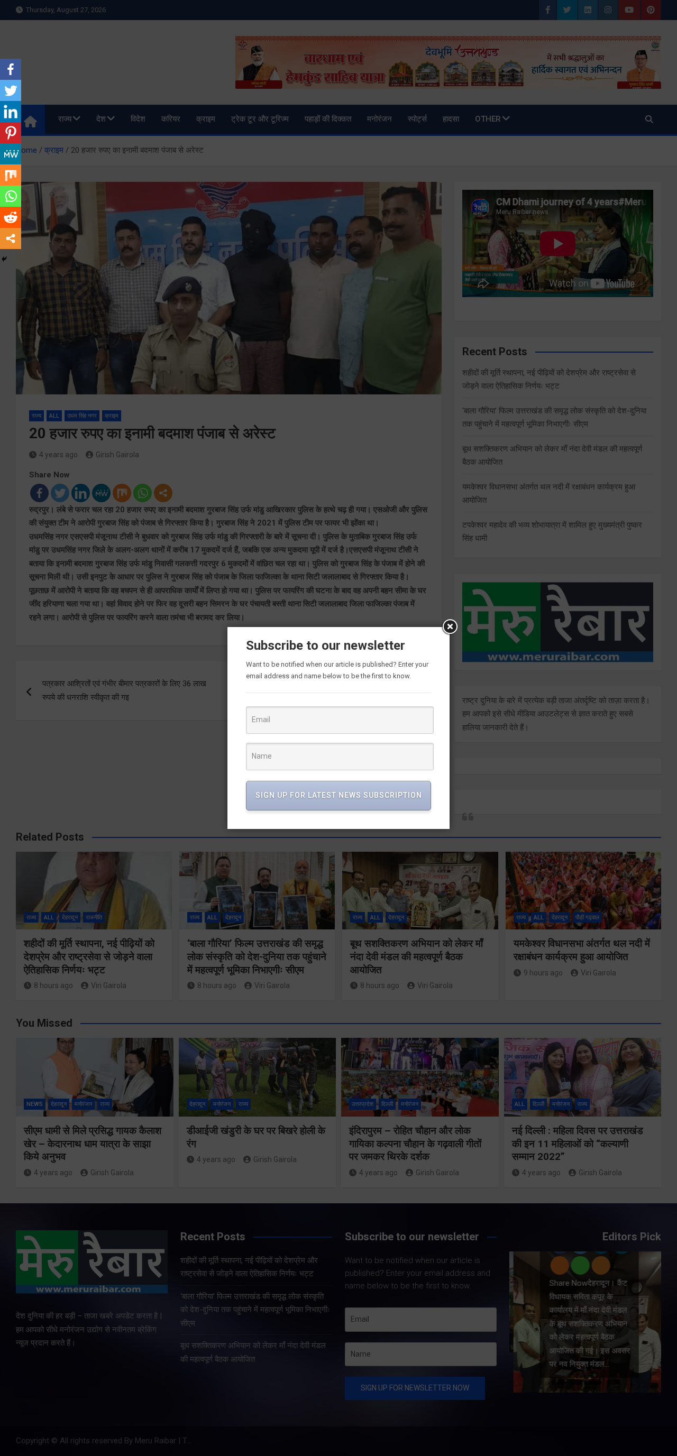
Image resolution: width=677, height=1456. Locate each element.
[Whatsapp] (10, 196)
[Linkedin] (10, 111)
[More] (10, 238)
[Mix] (10, 175)
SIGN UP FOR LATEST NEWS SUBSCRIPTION (338, 795)
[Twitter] (10, 90)
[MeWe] (10, 153)
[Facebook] (10, 69)
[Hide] (4, 259)
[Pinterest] (10, 132)
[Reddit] (10, 217)
